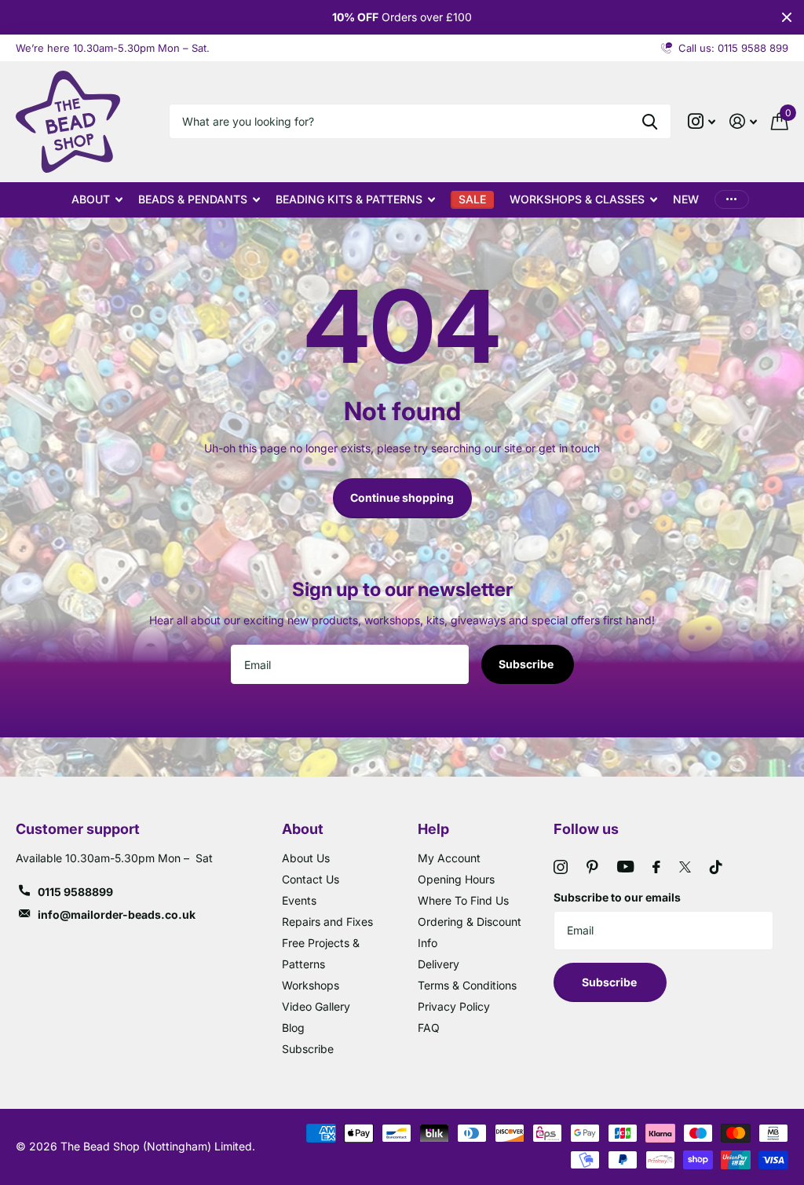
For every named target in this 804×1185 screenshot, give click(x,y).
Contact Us (310, 879)
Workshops (310, 985)
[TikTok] (716, 867)
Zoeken (649, 121)
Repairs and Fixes (327, 921)
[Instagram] (561, 867)
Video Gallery (316, 1006)
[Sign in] (743, 121)
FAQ (429, 1027)
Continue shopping (402, 497)
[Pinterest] (592, 867)
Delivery (438, 964)
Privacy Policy (454, 1006)
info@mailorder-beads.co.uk (117, 914)
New (686, 199)
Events (299, 900)
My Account (449, 858)
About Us (306, 858)
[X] (685, 866)
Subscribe (527, 664)
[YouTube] (625, 866)
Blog (293, 1027)
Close (786, 17)
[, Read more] (701, 121)
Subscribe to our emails (617, 897)
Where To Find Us (463, 900)
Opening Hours (456, 879)
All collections (96, 200)
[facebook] (656, 867)
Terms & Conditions (467, 985)
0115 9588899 (75, 891)
